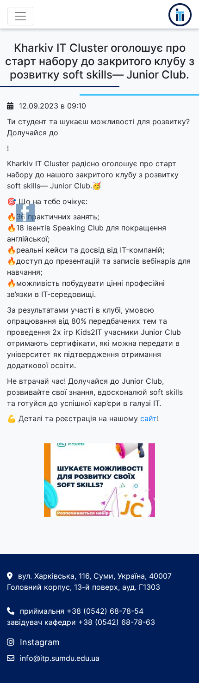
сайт (148, 418)
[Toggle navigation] (20, 16)
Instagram (39, 642)
